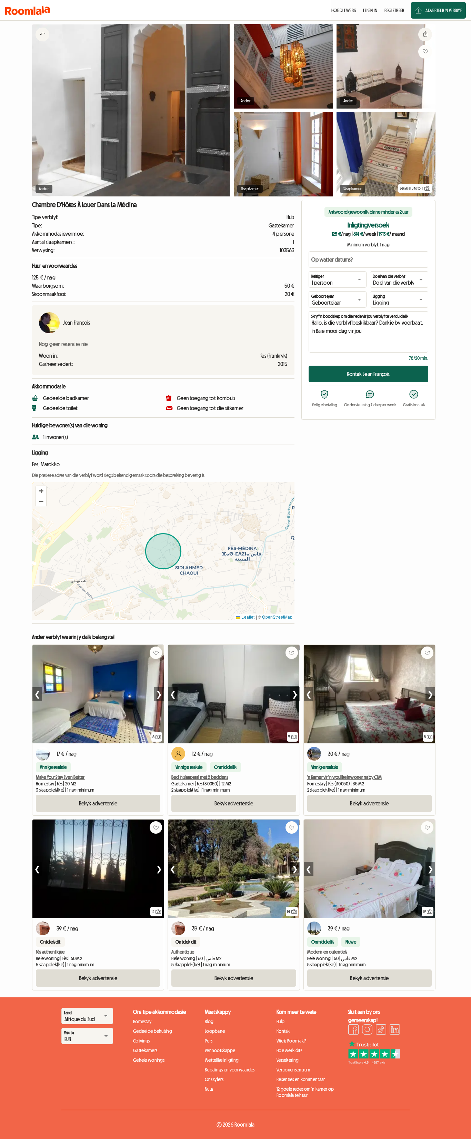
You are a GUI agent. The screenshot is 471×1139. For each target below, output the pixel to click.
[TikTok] (381, 1030)
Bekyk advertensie (98, 803)
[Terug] (42, 43)
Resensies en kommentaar (301, 1079)
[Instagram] (367, 1030)
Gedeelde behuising (152, 1031)
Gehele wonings (148, 1060)
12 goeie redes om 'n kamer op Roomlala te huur (305, 1092)
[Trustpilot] (374, 1062)
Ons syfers (214, 1079)
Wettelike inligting (222, 1060)
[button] (41, 491)
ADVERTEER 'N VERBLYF (443, 10)
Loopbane (215, 1031)
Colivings (141, 1040)
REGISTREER (394, 10)
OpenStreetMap (277, 617)
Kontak (283, 1031)
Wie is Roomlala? (291, 1040)
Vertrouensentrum (293, 1069)
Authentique (182, 951)
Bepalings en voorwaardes (230, 1069)
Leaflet (247, 617)
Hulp (280, 1021)
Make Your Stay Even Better (60, 777)
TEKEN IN (370, 10)
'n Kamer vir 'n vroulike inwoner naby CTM (344, 777)
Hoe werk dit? (289, 1050)
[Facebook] (353, 1030)
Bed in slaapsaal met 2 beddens (199, 777)
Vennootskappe (220, 1050)
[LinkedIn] (395, 1030)
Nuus (209, 1089)
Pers (208, 1040)
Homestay (142, 1021)
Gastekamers (145, 1050)
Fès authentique (50, 951)
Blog (209, 1021)
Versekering (288, 1060)
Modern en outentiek (327, 951)
